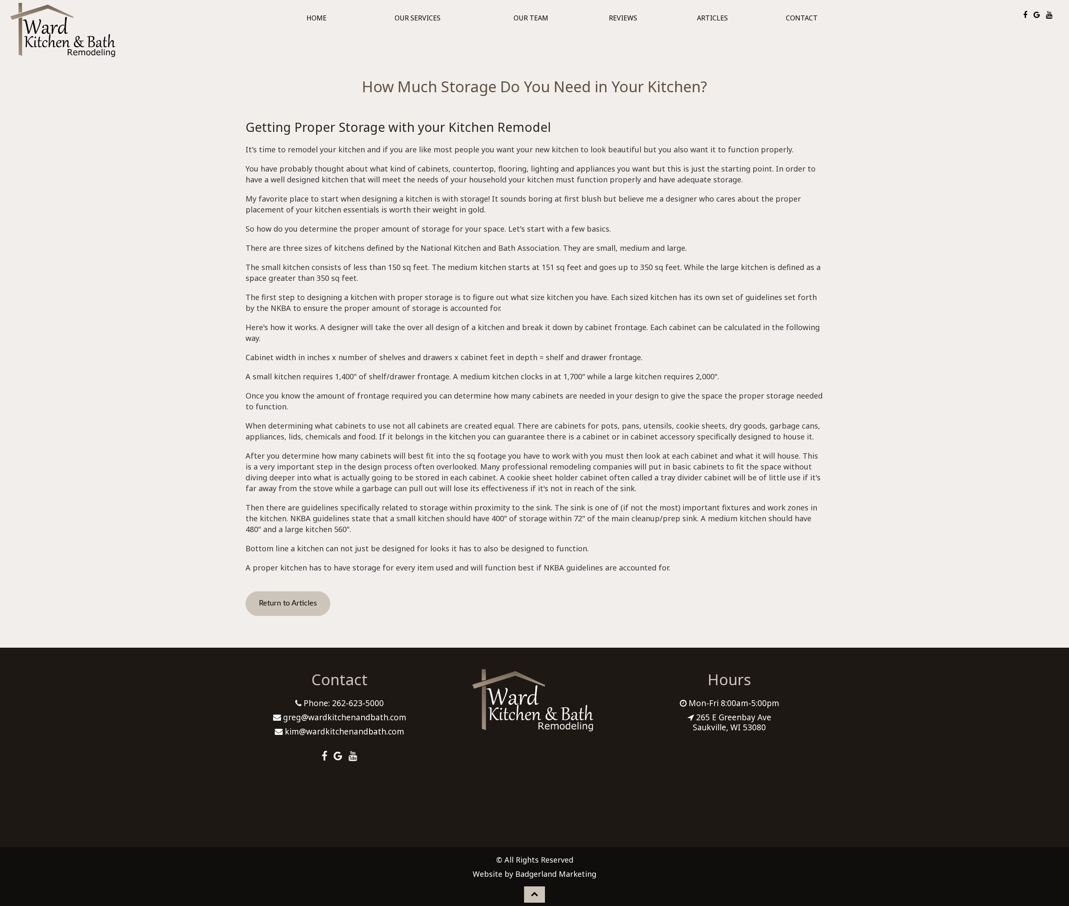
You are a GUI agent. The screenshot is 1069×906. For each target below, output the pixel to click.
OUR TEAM (531, 18)
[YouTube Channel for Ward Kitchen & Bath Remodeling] (1049, 15)
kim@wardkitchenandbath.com (344, 731)
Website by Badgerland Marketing (534, 874)
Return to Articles (288, 603)
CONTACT (802, 18)
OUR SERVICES (418, 18)
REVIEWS (623, 18)
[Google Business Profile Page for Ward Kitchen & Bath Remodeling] (1037, 15)
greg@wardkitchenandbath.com (344, 717)
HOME (317, 18)
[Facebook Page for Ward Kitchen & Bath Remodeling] (1025, 15)
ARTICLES (712, 18)
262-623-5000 (358, 703)
